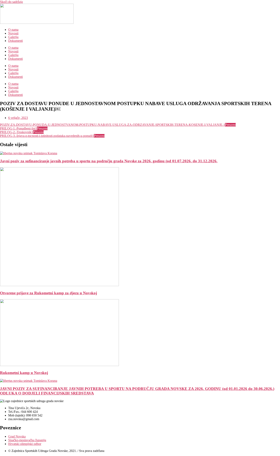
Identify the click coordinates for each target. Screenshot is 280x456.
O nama (13, 29)
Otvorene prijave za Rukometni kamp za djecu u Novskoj (48, 293)
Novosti (13, 33)
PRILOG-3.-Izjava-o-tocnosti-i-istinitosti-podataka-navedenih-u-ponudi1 (47, 136)
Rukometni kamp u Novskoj (24, 373)
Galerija (13, 37)
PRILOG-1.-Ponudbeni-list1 (18, 128)
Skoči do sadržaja (11, 1)
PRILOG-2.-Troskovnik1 (16, 132)
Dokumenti (15, 40)
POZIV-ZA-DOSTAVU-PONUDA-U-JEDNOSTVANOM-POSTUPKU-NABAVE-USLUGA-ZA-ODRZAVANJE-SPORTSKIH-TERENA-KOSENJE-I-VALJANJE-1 (112, 124)
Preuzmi (230, 124)
